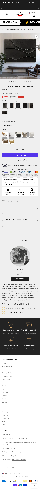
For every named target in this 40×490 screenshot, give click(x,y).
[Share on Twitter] (11, 201)
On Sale (4, 396)
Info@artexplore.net (17, 452)
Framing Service (7, 376)
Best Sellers (5, 399)
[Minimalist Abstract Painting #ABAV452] (11, 106)
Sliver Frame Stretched (25, 135)
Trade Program (6, 379)
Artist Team (5, 415)
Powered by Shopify (23, 476)
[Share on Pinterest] (14, 201)
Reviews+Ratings (7, 366)
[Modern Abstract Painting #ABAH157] (5, 112)
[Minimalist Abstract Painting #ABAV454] (25, 106)
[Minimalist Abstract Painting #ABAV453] (18, 106)
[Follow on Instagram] (8, 468)
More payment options (20, 160)
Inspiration (5, 402)
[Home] (3, 30)
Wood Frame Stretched (5, 141)
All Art (4, 389)
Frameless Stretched (11, 135)
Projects (4, 421)
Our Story (5, 412)
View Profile (20, 279)
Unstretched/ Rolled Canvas (5, 135)
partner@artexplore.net (19, 460)
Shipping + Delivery (8, 370)
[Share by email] (17, 201)
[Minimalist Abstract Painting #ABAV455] (31, 106)
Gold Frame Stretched (11, 141)
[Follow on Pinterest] (13, 468)
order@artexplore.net (16, 456)
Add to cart (20, 149)
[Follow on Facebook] (3, 468)
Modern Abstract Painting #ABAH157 (20, 30)
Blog (3, 425)
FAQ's (4, 363)
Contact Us (5, 418)
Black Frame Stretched (18, 135)
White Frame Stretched (31, 135)
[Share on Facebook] (8, 201)
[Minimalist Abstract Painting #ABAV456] (5, 106)
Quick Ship (5, 392)
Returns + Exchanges (8, 373)
